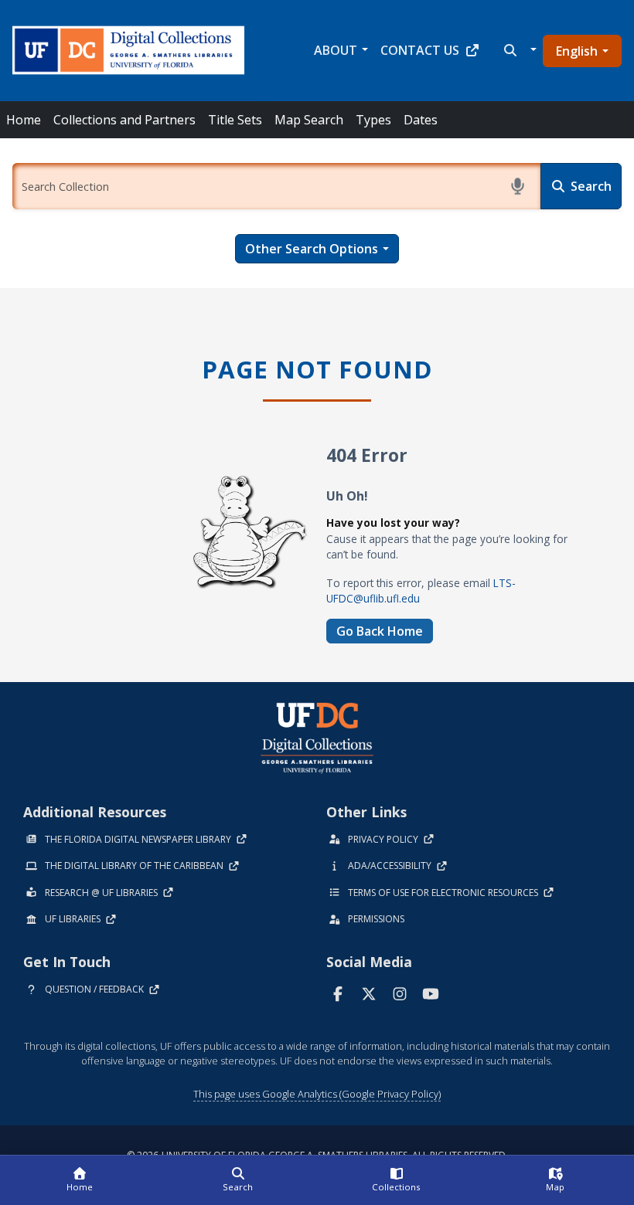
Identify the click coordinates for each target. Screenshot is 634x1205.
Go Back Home (379, 631)
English (577, 50)
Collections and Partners (124, 119)
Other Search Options (311, 248)
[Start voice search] (517, 186)
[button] (518, 50)
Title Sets (235, 119)
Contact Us (419, 50)
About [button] (335, 50)
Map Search (308, 119)
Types (373, 119)
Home (23, 119)
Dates (421, 119)
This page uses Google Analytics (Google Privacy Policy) (317, 1094)
